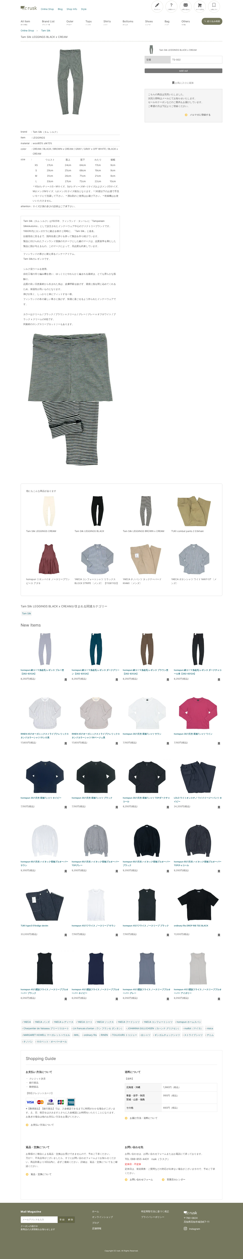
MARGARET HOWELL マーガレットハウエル (46, 1035)
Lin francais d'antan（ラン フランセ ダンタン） (98, 1028)
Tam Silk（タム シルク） (46, 131)
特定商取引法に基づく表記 (155, 1211)
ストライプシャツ (193, 1035)
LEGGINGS (39, 137)
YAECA (27, 1021)
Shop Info (72, 9)
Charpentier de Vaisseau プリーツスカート (46, 1028)
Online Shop (47, 9)
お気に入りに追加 (184, 82)
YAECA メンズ (42, 1021)
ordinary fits (90, 1035)
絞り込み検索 (213, 21)
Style (83, 9)
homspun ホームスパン (189, 1021)
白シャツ (145, 1035)
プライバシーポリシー (152, 1217)
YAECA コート (85, 1021)
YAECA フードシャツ (129, 1021)
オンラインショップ (102, 1217)
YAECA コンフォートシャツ (158, 1021)
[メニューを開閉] (231, 6)
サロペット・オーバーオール (52, 1041)
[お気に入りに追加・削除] (65, 679)
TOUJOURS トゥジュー (124, 1035)
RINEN (104, 1035)
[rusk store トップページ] (29, 9)
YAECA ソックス (105, 1021)
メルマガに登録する (200, 114)
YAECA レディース (63, 1021)
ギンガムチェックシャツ (167, 1035)
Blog (60, 9)
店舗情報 (96, 1228)
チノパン (28, 1041)
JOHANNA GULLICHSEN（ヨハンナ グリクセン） (153, 1028)
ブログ (95, 1222)
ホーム (95, 1211)
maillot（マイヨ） (193, 1028)
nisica (210, 1028)
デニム (210, 1035)
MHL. (77, 1035)
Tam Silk (26, 613)
